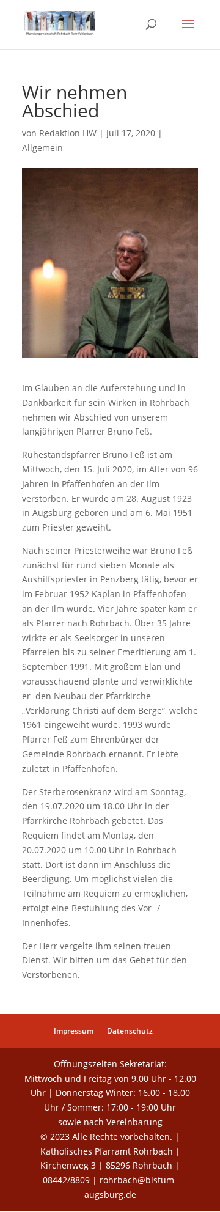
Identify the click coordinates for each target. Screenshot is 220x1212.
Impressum (74, 1031)
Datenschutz (130, 1031)
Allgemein (42, 147)
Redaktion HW (68, 133)
